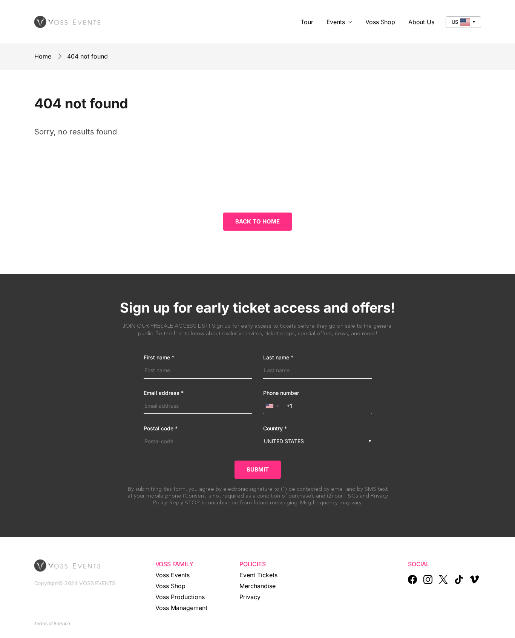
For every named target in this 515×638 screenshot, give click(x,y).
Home (42, 56)
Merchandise (257, 586)
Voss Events (172, 575)
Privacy (250, 597)
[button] (274, 406)
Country (275, 428)
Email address (164, 393)
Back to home (257, 221)
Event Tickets (258, 575)
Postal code (161, 428)
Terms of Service (52, 623)
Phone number (281, 393)
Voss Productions (180, 597)
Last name (278, 357)
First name (159, 357)
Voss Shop (170, 586)
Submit (258, 469)
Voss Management (181, 608)
